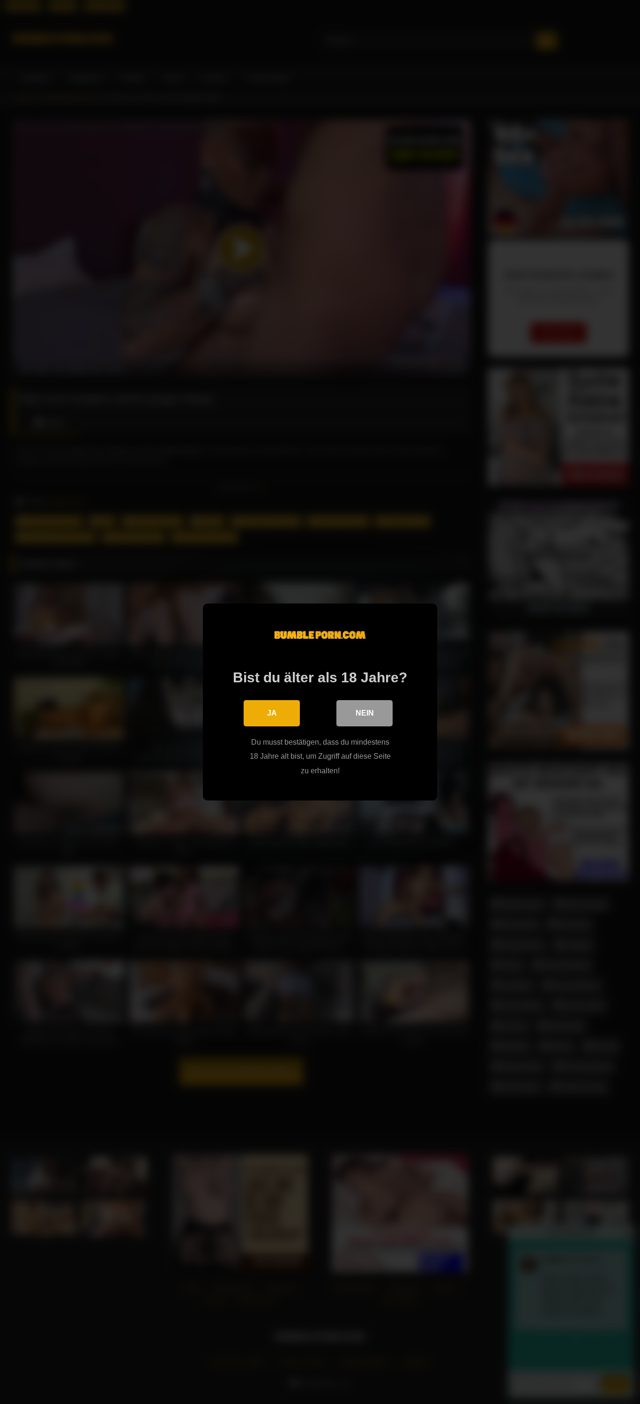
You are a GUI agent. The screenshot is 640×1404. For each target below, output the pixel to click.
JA (272, 713)
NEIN (365, 713)
